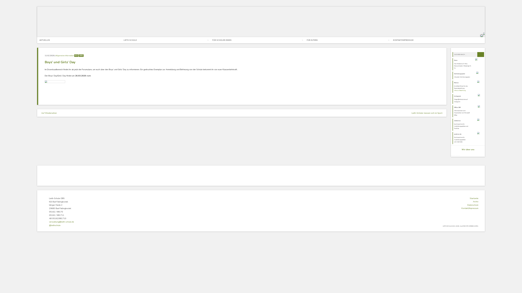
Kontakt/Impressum (403, 40)
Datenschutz (472, 205)
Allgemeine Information (64, 55)
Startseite (474, 198)
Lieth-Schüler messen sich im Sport (427, 113)
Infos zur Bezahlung (460, 90)
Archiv (475, 201)
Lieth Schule (130, 40)
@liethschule (54, 225)
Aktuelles (44, 40)
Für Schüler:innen (222, 40)
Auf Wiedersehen (49, 113)
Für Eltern (312, 40)
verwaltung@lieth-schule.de (61, 221)
